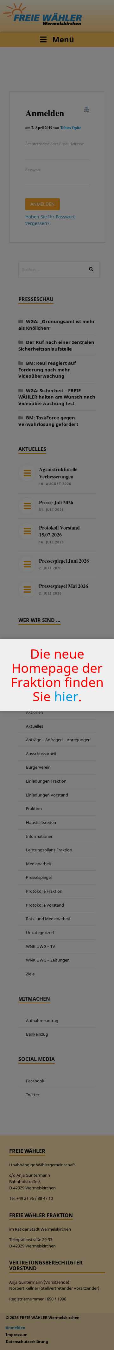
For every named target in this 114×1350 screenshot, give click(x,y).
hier (66, 696)
